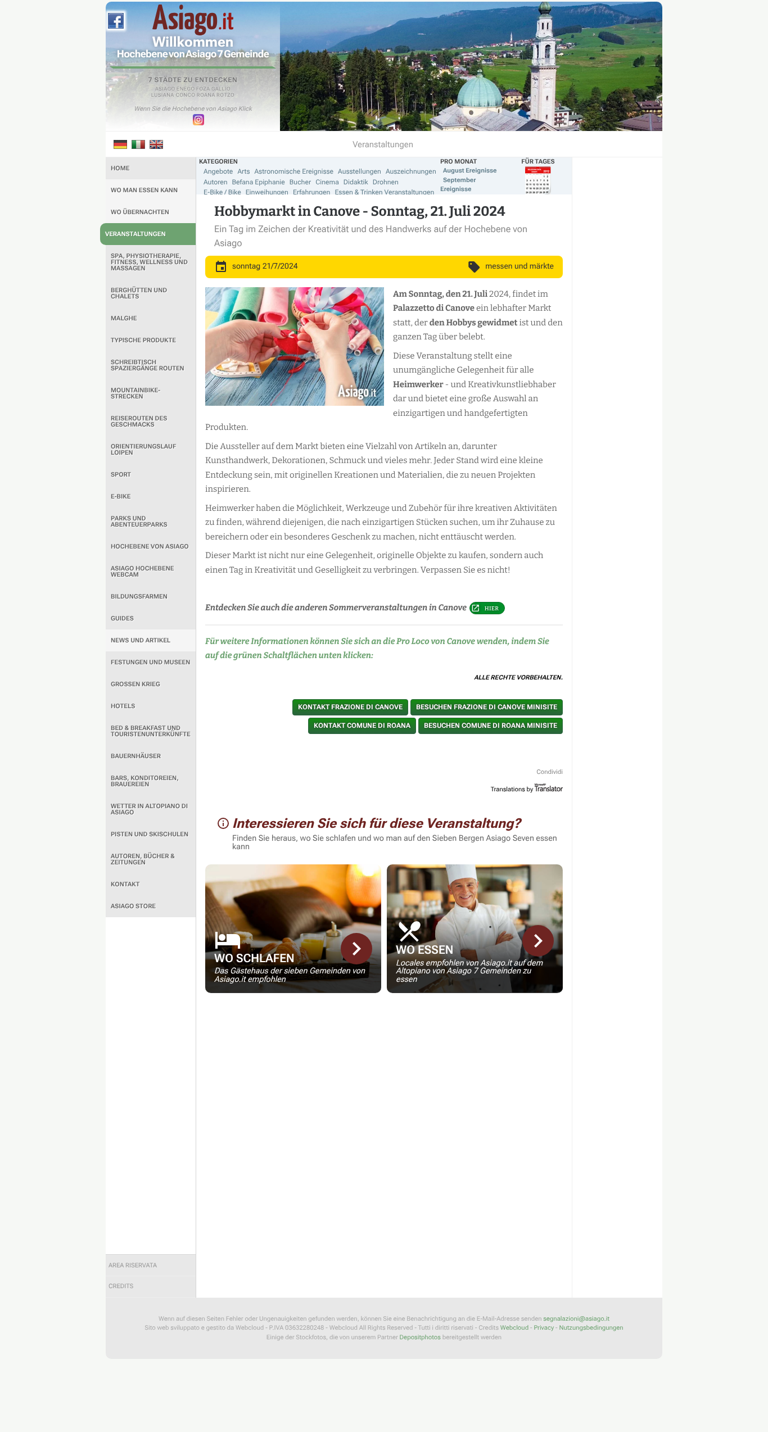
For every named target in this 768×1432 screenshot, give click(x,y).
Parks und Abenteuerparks (139, 521)
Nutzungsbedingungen (591, 1327)
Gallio (221, 89)
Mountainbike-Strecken (135, 393)
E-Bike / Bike (222, 192)
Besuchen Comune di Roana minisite (490, 725)
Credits (121, 1286)
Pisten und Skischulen (149, 834)
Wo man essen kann (144, 190)
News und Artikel (140, 640)
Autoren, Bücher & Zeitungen (143, 859)
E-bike (120, 496)
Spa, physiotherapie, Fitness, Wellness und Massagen (149, 262)
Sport (121, 474)
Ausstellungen (359, 171)
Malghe (124, 318)
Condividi (549, 772)
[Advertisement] (151, 1085)
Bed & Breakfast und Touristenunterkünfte (151, 731)
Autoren (216, 182)
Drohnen (386, 182)
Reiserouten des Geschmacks (139, 421)
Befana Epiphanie (258, 182)
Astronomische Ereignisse (293, 171)
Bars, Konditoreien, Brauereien (145, 781)
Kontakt (125, 884)
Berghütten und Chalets (139, 293)
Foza (203, 89)
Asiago (165, 89)
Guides (122, 618)
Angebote (218, 171)
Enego (186, 89)
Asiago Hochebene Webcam (142, 571)
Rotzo (225, 95)
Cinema (327, 182)
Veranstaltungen (135, 234)
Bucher (300, 182)
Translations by (512, 789)
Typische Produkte (143, 340)
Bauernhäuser (136, 756)
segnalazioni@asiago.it (576, 1318)
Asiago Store (133, 906)
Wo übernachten (140, 212)
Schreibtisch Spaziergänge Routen (147, 365)
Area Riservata (133, 1265)
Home (120, 168)
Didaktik (356, 182)
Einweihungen (267, 192)
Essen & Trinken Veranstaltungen (384, 192)
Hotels (123, 706)
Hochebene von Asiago (150, 546)
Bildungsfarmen (139, 596)
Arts (243, 171)
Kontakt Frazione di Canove (350, 707)
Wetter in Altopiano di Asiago (149, 809)
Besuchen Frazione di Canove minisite (486, 707)
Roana (206, 95)
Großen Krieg (135, 684)
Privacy (544, 1327)
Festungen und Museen (150, 662)
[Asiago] (192, 19)
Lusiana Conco (173, 95)
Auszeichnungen (411, 171)
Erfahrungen (311, 192)
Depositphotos (420, 1337)
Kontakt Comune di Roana (362, 725)
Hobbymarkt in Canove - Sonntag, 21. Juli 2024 (359, 212)
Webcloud (514, 1327)
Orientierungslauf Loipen (143, 449)
